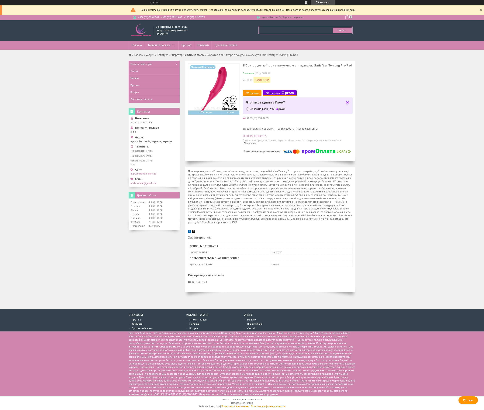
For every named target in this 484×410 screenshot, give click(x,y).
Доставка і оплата (226, 45)
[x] (193, 231)
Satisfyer (162, 54)
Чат (471, 400)
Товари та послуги (159, 45)
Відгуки (134, 92)
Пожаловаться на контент (235, 406)
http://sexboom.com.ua (143, 173)
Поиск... (342, 30)
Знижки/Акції (254, 324)
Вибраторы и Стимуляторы (187, 54)
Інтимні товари (198, 319)
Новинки (194, 324)
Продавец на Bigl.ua (242, 403)
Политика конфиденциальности (268, 406)
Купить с (275, 93)
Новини (134, 78)
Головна (137, 45)
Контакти (203, 45)
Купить (254, 93)
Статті (134, 71)
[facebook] (189, 231)
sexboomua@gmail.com (143, 183)
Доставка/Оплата (142, 328)
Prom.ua (258, 399)
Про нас (186, 45)
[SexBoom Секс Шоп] (141, 30)
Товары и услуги (144, 54)
